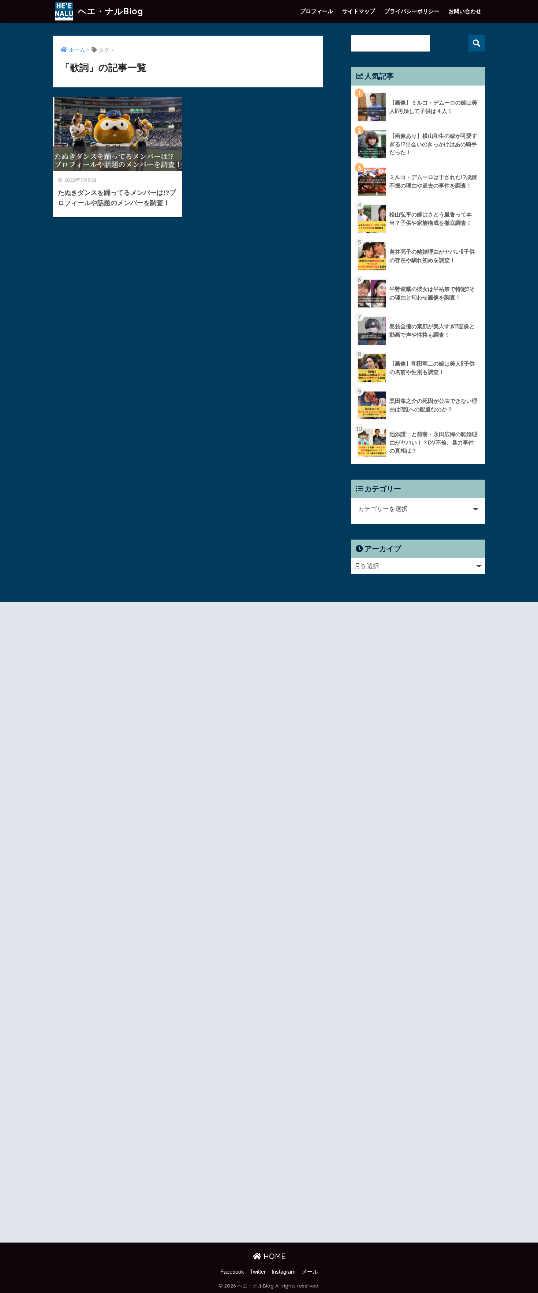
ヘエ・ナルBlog (109, 11)
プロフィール (316, 11)
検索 (476, 43)
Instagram (284, 1272)
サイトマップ (358, 11)
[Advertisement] (118, 924)
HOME (273, 1256)
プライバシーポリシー (411, 11)
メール (310, 1272)
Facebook (232, 1272)
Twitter (258, 1272)
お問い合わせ (464, 11)
